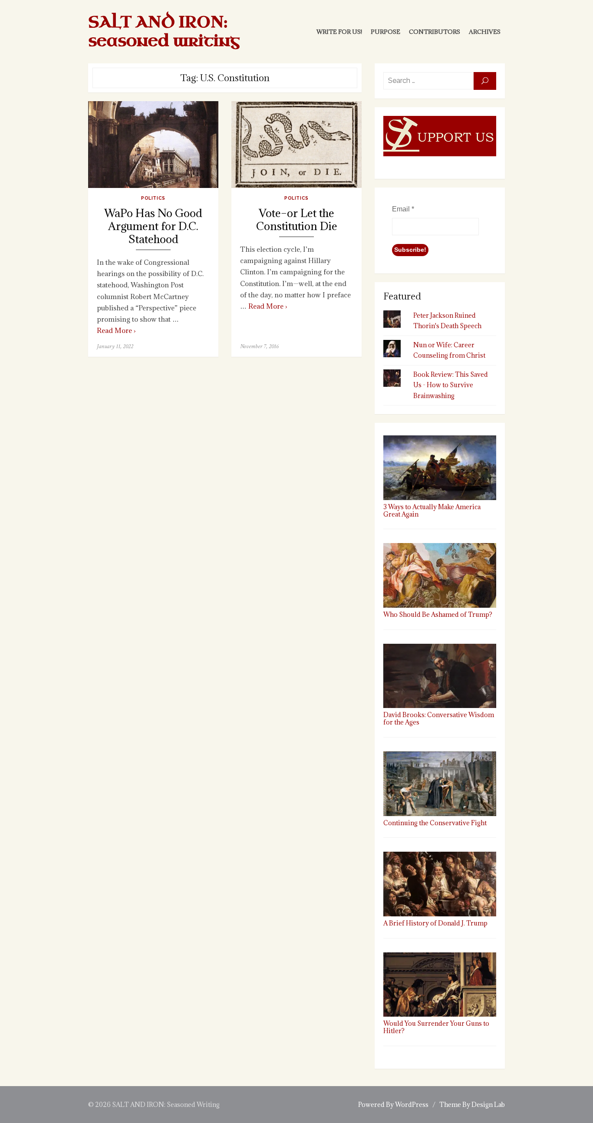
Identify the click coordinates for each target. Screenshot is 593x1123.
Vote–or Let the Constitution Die (296, 220)
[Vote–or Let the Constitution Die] (296, 144)
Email (403, 209)
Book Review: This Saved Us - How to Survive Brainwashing (450, 385)
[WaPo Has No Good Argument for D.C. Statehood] (153, 144)
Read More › (116, 330)
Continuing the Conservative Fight (435, 823)
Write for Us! (339, 32)
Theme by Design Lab (472, 1104)
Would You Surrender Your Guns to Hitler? (436, 1027)
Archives (485, 32)
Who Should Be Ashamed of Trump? (437, 614)
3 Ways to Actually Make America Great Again (432, 510)
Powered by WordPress (393, 1104)
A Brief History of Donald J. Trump (435, 923)
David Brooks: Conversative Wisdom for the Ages (438, 718)
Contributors (434, 32)
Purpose (385, 32)
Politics (153, 198)
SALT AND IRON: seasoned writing (164, 31)
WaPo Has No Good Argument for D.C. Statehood (153, 226)
